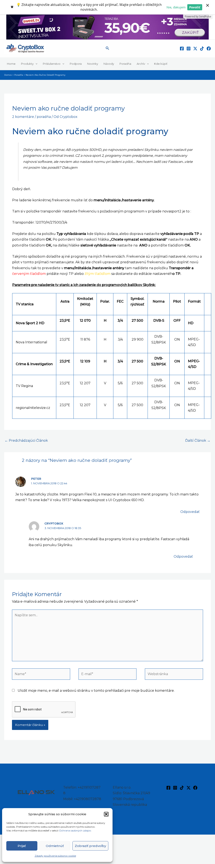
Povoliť (194, 7)
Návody (109, 63)
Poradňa (125, 63)
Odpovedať (190, 512)
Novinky (92, 63)
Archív (141, 63)
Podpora (76, 63)
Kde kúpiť (160, 63)
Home (11, 63)
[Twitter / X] (195, 48)
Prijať (22, 846)
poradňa (44, 117)
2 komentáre (23, 117)
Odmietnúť (55, 846)
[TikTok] (202, 48)
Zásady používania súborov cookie (55, 855)
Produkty (27, 63)
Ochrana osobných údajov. (75, 830)
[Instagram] (188, 48)
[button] (106, 814)
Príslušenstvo (51, 63)
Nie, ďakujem (176, 7)
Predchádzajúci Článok (26, 441)
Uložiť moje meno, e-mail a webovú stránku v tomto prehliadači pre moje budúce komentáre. (96, 691)
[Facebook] (182, 48)
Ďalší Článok (197, 441)
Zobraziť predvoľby (90, 846)
